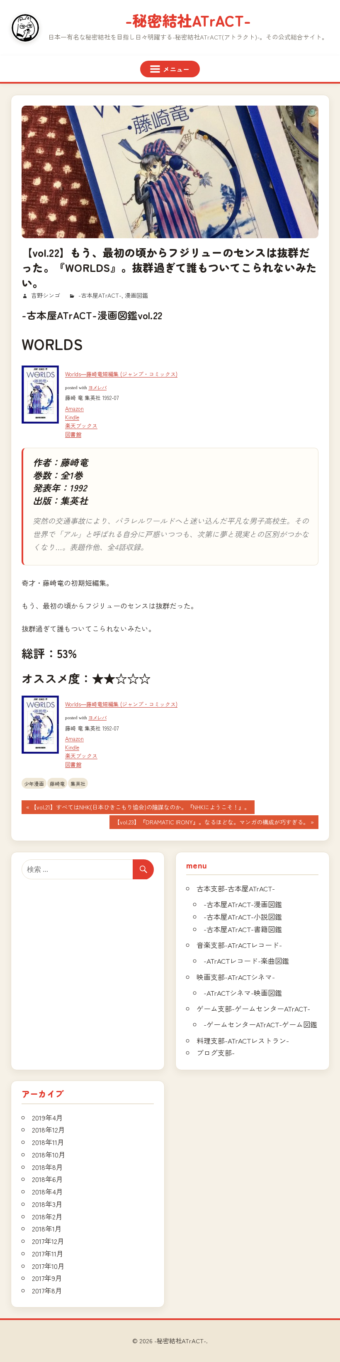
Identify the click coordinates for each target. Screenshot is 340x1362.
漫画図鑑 (136, 295)
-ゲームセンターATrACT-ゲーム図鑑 (260, 1024)
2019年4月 (47, 1117)
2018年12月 (48, 1129)
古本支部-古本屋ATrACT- (236, 888)
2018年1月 (47, 1228)
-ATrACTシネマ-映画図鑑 (243, 992)
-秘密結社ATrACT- (188, 20)
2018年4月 (47, 1191)
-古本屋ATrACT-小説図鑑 (243, 916)
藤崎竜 (57, 783)
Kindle (72, 417)
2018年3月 (47, 1204)
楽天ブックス (81, 425)
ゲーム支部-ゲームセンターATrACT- (253, 1008)
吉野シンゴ (45, 295)
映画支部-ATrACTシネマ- (236, 977)
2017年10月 (48, 1266)
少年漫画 (34, 783)
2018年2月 (47, 1216)
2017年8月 (47, 1290)
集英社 (77, 783)
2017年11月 (47, 1253)
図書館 (73, 434)
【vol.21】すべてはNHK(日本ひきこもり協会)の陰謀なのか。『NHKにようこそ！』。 (140, 808)
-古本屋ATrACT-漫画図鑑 (243, 904)
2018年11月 (48, 1142)
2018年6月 (47, 1179)
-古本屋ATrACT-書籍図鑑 (243, 929)
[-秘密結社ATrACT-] (25, 27)
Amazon (74, 408)
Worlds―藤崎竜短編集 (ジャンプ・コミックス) (121, 374)
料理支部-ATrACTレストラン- (243, 1040)
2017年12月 (48, 1241)
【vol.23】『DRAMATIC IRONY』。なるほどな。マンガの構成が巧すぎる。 (211, 823)
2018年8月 (47, 1167)
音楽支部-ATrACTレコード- (239, 945)
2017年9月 (47, 1278)
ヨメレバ (97, 387)
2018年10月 (49, 1154)
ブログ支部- (216, 1052)
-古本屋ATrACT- (99, 295)
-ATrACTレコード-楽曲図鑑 (246, 960)
